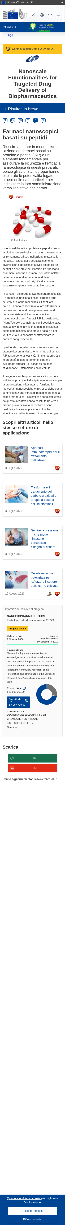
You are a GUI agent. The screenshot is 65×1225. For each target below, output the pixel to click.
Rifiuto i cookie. (32, 1219)
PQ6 (10, 35)
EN (12, 120)
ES (20, 120)
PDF (35, 767)
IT (35, 120)
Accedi (33, 15)
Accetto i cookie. (33, 1210)
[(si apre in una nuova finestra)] (15, 13)
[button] (42, 15)
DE (5, 120)
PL (43, 120)
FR (28, 120)
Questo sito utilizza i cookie (24, 1198)
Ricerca (50, 15)
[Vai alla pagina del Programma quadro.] (32, 58)
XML (35, 758)
